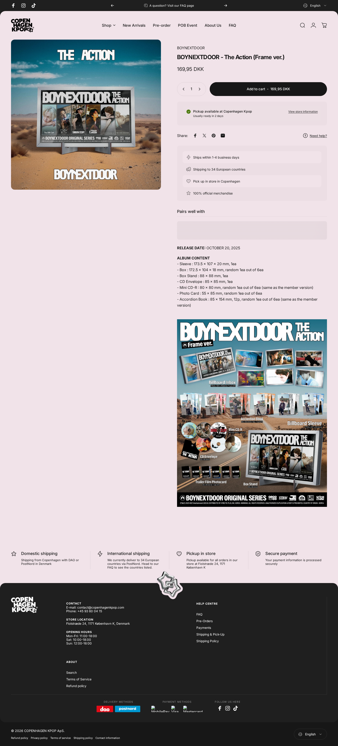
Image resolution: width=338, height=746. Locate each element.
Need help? (318, 136)
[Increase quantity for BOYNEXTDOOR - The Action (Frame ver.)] (200, 89)
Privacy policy (39, 738)
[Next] (226, 5)
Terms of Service (79, 679)
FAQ (199, 614)
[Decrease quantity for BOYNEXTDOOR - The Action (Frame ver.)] (182, 89)
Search (71, 672)
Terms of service (60, 738)
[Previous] (112, 5)
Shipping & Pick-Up (210, 634)
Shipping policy (83, 738)
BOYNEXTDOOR (191, 48)
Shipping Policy (207, 641)
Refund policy (76, 686)
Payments (203, 628)
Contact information (107, 738)
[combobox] (315, 5)
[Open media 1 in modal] (86, 115)
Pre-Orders (204, 621)
